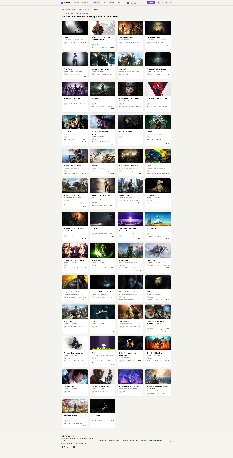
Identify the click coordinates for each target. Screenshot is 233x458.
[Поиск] (162, 2)
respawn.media (67, 436)
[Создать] (158, 2)
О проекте (102, 440)
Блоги (118, 440)
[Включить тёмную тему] (166, 2)
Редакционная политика (130, 440)
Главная (76, 3)
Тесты (104, 3)
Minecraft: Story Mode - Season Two (81, 9)
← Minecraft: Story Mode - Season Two (75, 13)
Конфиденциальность (155, 440)
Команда (111, 440)
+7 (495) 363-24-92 (80, 443)
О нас (119, 3)
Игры (68, 9)
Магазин (111, 3)
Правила (143, 440)
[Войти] (170, 2)
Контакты (102, 443)
